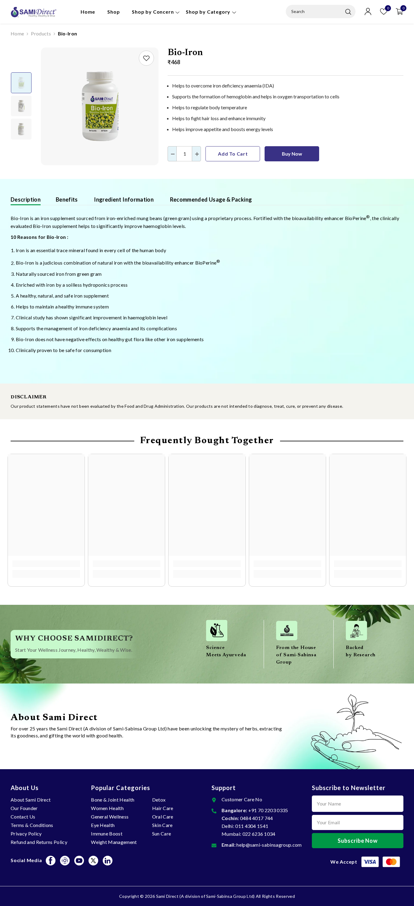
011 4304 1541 (251, 826)
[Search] (320, 11)
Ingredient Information (123, 199)
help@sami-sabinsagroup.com (269, 845)
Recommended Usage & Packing (210, 199)
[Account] (368, 11)
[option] (100, 106)
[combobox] (314, 11)
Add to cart (233, 153)
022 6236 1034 (258, 834)
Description (26, 199)
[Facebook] (50, 860)
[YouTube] (79, 860)
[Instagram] (65, 860)
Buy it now (292, 153)
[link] (146, 58)
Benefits (67, 199)
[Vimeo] (107, 860)
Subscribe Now (358, 840)
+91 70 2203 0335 (268, 810)
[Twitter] (93, 860)
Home (17, 33)
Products (41, 33)
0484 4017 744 (256, 818)
